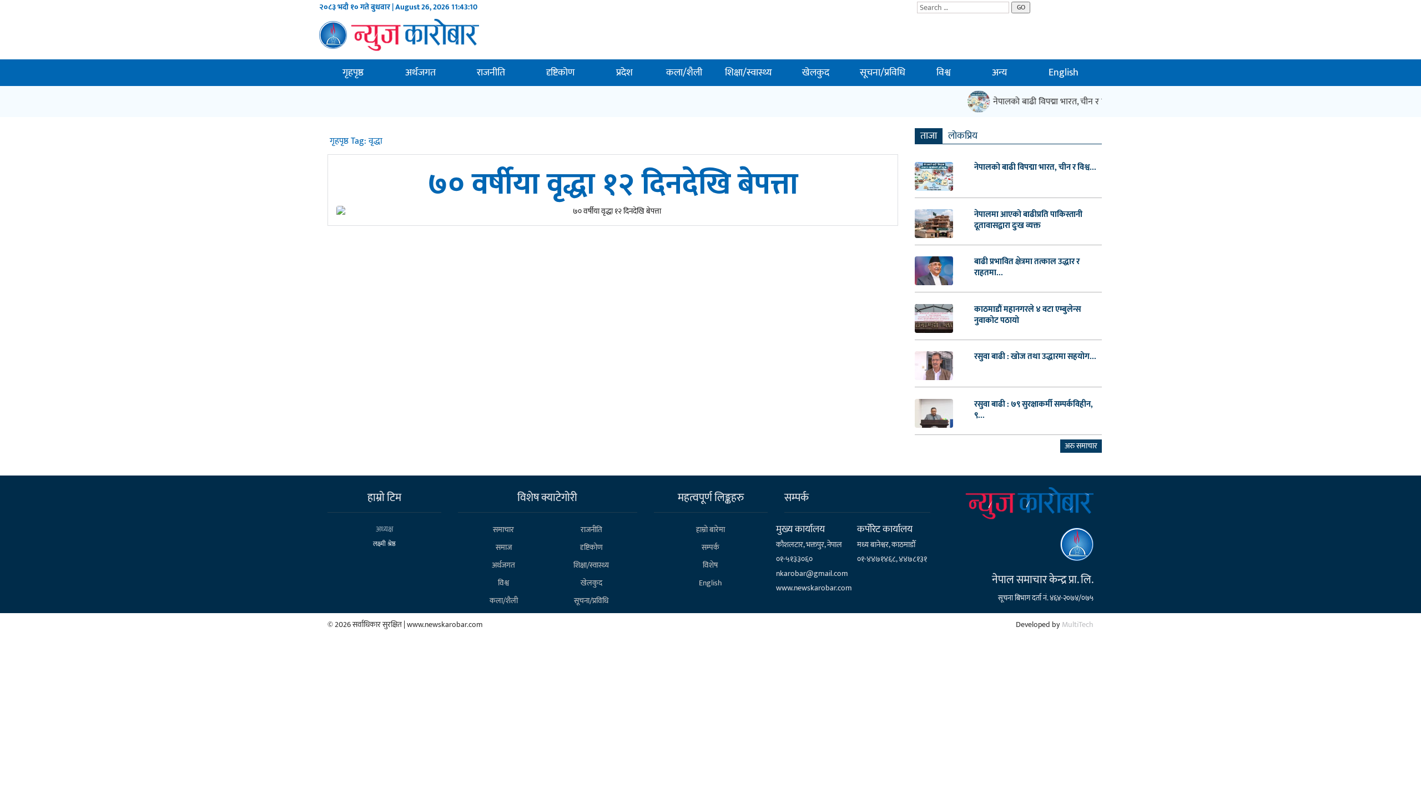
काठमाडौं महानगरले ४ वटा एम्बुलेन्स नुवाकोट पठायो (1027, 315)
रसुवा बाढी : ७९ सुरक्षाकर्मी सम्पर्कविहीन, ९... (1033, 410)
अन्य (999, 72)
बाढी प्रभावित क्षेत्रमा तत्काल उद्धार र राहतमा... (1027, 267)
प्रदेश (624, 72)
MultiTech (1078, 624)
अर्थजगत (420, 72)
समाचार (503, 529)
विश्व (943, 72)
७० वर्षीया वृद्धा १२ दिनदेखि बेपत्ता (612, 184)
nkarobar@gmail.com (812, 573)
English (1064, 72)
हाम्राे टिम (384, 497)
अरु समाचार (1081, 445)
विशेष (710, 565)
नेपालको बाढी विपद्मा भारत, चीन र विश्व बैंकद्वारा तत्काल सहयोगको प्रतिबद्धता (1106, 101)
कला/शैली (684, 72)
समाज (504, 547)
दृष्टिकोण (560, 72)
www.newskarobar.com (814, 587)
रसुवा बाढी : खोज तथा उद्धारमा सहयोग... (1035, 356)
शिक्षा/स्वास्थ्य (748, 72)
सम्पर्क (710, 547)
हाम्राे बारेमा (710, 529)
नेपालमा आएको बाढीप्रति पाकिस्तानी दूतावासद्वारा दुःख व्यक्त (1028, 220)
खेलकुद (815, 72)
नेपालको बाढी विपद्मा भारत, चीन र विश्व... (1035, 167)
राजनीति (491, 72)
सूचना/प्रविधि (882, 72)
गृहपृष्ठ (353, 72)
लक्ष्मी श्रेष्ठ (384, 543)
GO (1021, 7)
